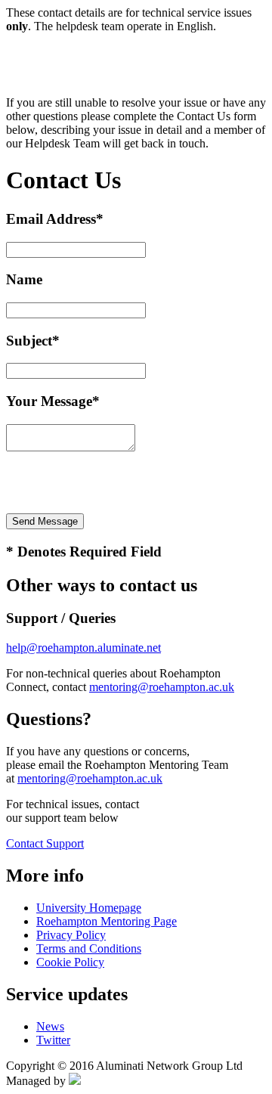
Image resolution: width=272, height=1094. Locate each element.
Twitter (53, 1040)
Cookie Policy (70, 962)
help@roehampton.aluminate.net (83, 647)
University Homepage (88, 907)
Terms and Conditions (88, 948)
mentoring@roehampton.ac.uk (161, 686)
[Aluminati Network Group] (75, 1080)
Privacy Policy (71, 934)
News (50, 1026)
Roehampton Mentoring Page (106, 921)
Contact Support (45, 843)
